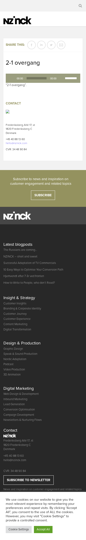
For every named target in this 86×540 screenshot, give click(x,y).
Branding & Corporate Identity (22, 308)
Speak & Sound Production (20, 354)
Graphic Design (13, 349)
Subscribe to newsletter (28, 480)
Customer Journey (15, 314)
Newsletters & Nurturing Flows (22, 420)
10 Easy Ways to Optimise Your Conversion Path (33, 269)
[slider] (71, 78)
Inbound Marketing (15, 399)
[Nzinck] (21, 19)
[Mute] (61, 78)
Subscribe (43, 195)
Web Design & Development (21, 394)
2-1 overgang (23, 62)
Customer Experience (17, 319)
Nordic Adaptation (14, 359)
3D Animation (12, 374)
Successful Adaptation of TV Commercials (29, 263)
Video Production (14, 369)
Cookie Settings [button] (18, 529)
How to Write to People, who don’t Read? (29, 283)
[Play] (11, 78)
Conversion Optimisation (19, 409)
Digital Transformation (17, 329)
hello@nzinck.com (16, 143)
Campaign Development (18, 415)
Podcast (8, 364)
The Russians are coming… (20, 250)
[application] (43, 78)
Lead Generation (14, 404)
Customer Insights (14, 303)
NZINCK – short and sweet (20, 256)
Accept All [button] (43, 529)
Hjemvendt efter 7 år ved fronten (23, 276)
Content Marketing (15, 324)
